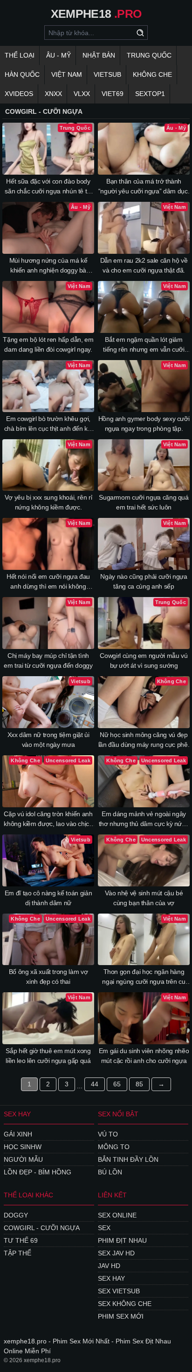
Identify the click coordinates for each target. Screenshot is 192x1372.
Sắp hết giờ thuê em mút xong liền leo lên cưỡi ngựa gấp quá (48, 1055)
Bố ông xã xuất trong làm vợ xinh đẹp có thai (48, 976)
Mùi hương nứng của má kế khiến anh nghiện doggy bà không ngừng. (48, 266)
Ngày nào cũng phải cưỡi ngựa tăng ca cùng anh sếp (143, 581)
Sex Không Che (124, 1303)
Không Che (152, 74)
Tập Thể (17, 1253)
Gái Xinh (18, 1134)
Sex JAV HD (116, 1253)
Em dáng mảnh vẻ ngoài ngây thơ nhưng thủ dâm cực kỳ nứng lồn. (144, 819)
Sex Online (117, 1215)
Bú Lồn (110, 1172)
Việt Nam (66, 74)
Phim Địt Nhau (122, 1240)
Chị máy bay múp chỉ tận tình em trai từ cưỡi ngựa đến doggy (48, 660)
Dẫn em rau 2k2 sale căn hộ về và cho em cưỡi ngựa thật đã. (144, 265)
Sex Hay (111, 1278)
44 (94, 1084)
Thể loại (19, 55)
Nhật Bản (98, 55)
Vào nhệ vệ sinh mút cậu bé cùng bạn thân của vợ (144, 898)
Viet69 (112, 93)
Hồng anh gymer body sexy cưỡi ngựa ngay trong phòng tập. (144, 423)
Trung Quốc (149, 55)
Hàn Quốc (22, 74)
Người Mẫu (23, 1159)
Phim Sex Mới (121, 1316)
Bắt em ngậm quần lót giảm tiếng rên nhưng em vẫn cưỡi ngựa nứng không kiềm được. (143, 345)
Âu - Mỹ (58, 55)
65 (117, 1084)
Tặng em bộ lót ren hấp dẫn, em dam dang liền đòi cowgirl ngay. (48, 344)
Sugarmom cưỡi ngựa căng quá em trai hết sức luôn (144, 502)
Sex (104, 1228)
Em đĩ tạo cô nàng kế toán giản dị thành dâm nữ (48, 898)
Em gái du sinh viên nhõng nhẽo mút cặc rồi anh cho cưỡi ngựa (144, 1055)
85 (139, 1084)
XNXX (53, 93)
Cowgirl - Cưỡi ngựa (42, 1228)
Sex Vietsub (119, 1291)
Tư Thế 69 (21, 1240)
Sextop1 (150, 93)
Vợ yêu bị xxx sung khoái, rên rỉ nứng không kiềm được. (48, 502)
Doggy (16, 1215)
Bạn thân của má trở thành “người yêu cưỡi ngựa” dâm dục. (144, 186)
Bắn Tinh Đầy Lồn (128, 1159)
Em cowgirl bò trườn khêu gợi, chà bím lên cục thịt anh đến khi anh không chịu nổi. (48, 424)
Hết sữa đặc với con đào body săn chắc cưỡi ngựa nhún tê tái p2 (48, 186)
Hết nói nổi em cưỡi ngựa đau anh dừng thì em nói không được (48, 582)
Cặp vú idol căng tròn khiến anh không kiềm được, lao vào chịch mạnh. (48, 819)
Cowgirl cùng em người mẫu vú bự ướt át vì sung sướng (143, 660)
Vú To (108, 1134)
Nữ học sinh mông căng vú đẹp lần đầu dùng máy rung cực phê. (144, 739)
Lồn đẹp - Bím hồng (37, 1172)
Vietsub (107, 74)
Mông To (114, 1147)
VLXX (82, 93)
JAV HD (109, 1265)
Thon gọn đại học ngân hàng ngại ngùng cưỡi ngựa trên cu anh (143, 977)
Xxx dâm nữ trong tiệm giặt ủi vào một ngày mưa (48, 739)
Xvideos (19, 93)
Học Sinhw (22, 1147)
